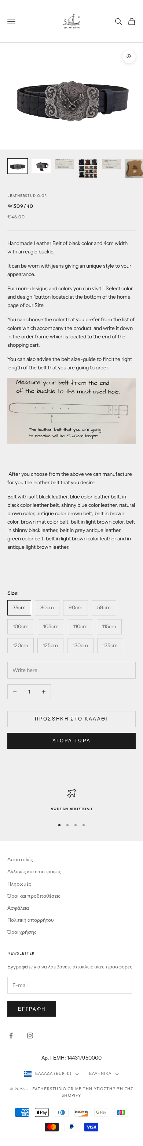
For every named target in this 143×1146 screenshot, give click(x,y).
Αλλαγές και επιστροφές (34, 871)
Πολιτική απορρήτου (30, 920)
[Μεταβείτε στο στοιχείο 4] (88, 168)
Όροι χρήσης (22, 932)
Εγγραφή (31, 1009)
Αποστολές (20, 859)
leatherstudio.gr (27, 196)
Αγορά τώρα (71, 740)
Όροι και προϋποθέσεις (33, 896)
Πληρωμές (19, 884)
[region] (71, 800)
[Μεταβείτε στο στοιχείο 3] (64, 164)
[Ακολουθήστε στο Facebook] (11, 1035)
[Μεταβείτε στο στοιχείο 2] (41, 166)
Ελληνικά (100, 1074)
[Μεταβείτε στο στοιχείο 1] (17, 166)
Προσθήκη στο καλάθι (71, 719)
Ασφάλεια (18, 908)
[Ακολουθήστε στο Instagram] (30, 1035)
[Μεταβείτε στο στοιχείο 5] (111, 164)
